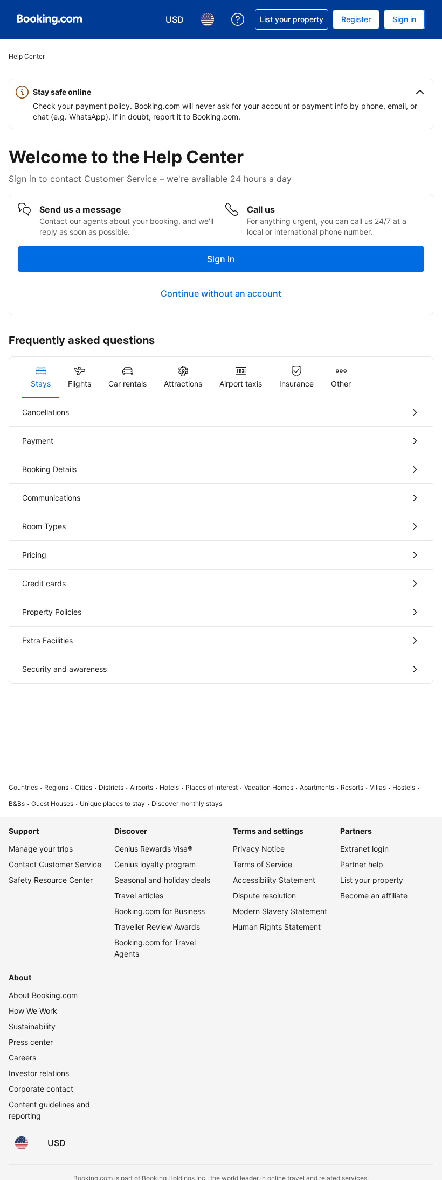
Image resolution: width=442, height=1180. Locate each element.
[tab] (40, 377)
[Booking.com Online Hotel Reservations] (49, 19)
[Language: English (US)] (21, 1143)
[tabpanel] (221, 540)
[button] (221, 92)
